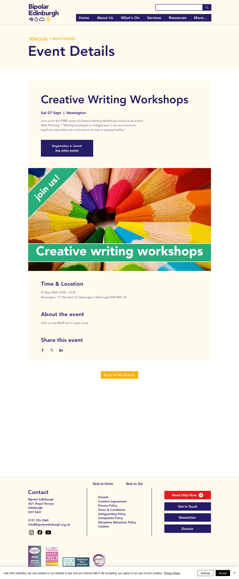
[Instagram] (31, 532)
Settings (205, 573)
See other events (67, 150)
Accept (223, 573)
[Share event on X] (52, 350)
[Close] (234, 573)
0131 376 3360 (38, 520)
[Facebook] (40, 532)
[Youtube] (48, 532)
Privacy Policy (107, 505)
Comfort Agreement (112, 501)
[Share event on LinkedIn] (61, 350)
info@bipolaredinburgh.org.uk (49, 524)
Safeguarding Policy (112, 514)
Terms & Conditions (111, 510)
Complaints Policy (110, 518)
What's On (38, 38)
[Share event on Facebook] (42, 350)
